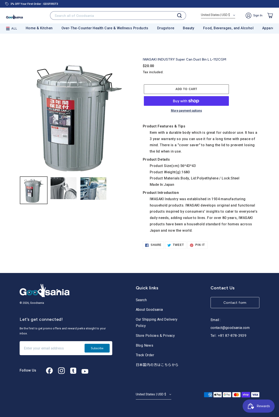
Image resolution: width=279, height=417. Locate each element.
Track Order (145, 355)
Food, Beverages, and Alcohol (228, 28)
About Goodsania (149, 310)
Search (141, 300)
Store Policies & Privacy (155, 336)
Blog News (144, 345)
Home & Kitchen (39, 28)
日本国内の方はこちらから (157, 365)
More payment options (186, 110)
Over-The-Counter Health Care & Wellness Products (104, 28)
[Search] (179, 15)
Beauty (188, 28)
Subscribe (97, 348)
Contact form (235, 303)
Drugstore (165, 28)
